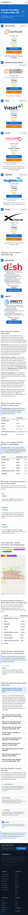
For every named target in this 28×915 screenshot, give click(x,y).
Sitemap (3, 911)
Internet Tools (4, 903)
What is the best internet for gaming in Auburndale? (11, 744)
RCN (16, 889)
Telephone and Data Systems (11, 640)
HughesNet (4, 434)
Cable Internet (4, 881)
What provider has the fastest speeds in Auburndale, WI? (11, 728)
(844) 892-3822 (15, 290)
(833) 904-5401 (14, 88)
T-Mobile (16, 887)
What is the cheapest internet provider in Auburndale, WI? (11, 722)
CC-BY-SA (19, 593)
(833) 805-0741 (14, 156)
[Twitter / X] (19, 911)
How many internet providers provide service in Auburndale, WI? (12, 716)
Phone (16, 112)
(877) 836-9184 (14, 235)
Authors (16, 903)
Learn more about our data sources (13, 837)
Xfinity (16, 876)
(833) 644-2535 (14, 196)
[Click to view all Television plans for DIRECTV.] (13, 302)
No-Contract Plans (5, 889)
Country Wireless (8, 638)
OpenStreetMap (10, 593)
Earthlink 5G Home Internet (8, 431)
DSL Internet (4, 883)
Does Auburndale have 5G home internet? (12, 749)
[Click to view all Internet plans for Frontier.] (13, 139)
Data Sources (4, 907)
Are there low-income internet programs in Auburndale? (12, 738)
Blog (2, 900)
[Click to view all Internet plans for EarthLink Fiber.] (13, 31)
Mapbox (2, 594)
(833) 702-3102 (15, 322)
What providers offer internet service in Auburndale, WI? (11, 760)
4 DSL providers (9, 549)
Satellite (12, 112)
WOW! (16, 891)
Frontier (3, 429)
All (15, 555)
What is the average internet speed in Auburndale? (11, 755)
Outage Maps (4, 909)
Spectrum (17, 881)
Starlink (3, 423)
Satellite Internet (5, 887)
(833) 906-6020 (14, 49)
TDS (5, 629)
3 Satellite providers (7, 551)
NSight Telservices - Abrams (11, 618)
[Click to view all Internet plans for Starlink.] (13, 217)
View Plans (14, 52)
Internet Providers (5, 874)
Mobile (13, 77)
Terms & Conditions (8, 866)
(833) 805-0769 (14, 123)
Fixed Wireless (7, 77)
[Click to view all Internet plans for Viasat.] (13, 106)
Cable (2, 555)
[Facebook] (16, 911)
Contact (16, 905)
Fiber (14, 37)
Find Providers (22, 848)
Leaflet (2, 593)
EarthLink (17, 874)
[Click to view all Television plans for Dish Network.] (13, 266)
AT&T (16, 878)
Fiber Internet (4, 876)
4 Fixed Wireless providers (19, 549)
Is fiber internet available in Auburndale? (11, 733)
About (16, 900)
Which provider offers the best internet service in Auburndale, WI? (12, 690)
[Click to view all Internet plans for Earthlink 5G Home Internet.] (13, 71)
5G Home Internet (20, 77)
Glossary (3, 905)
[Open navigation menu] (26, 2)
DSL (12, 145)
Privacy (3, 866)
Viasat (3, 426)
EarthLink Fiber (5, 420)
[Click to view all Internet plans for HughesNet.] (13, 179)
